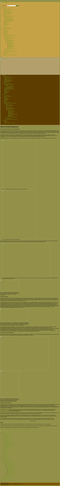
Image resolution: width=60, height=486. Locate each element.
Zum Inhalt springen (3, 0)
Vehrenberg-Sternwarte (10, 18)
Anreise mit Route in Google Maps (10, 122)
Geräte (5, 22)
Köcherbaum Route (11, 43)
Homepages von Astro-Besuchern (11, 51)
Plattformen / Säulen (7, 21)
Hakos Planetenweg (7, 11)
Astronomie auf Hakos (7, 15)
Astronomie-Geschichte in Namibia (10, 35)
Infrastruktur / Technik (7, 13)
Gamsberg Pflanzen (9, 105)
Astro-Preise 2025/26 (7, 28)
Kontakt (5, 53)
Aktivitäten (6, 99)
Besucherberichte (7, 34)
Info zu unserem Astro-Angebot (9, 16)
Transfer (5, 32)
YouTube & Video (9, 50)
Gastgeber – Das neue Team (9, 9)
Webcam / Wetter (7, 14)
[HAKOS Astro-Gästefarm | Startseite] (4, 2)
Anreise (5, 10)
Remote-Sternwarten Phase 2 (9, 88)
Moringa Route (10, 44)
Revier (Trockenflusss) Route (13, 46)
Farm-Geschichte (7, 76)
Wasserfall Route (11, 47)
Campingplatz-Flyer (9, 39)
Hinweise (5, 25)
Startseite (3, 7)
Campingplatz (6, 31)
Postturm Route (10, 45)
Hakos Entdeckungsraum (8, 12)
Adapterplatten (6, 24)
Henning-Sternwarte (9, 19)
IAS (4, 93)
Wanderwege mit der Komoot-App (11, 116)
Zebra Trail (9, 48)
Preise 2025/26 (6, 27)
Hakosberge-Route (11, 110)
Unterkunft (6, 30)
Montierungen (6, 23)
